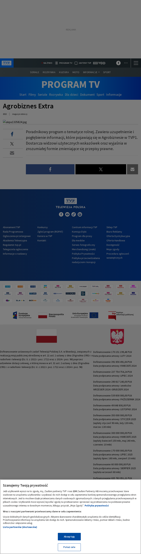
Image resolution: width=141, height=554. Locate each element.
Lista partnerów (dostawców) (20, 527)
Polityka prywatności (97, 505)
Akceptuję (69, 536)
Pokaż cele (69, 547)
